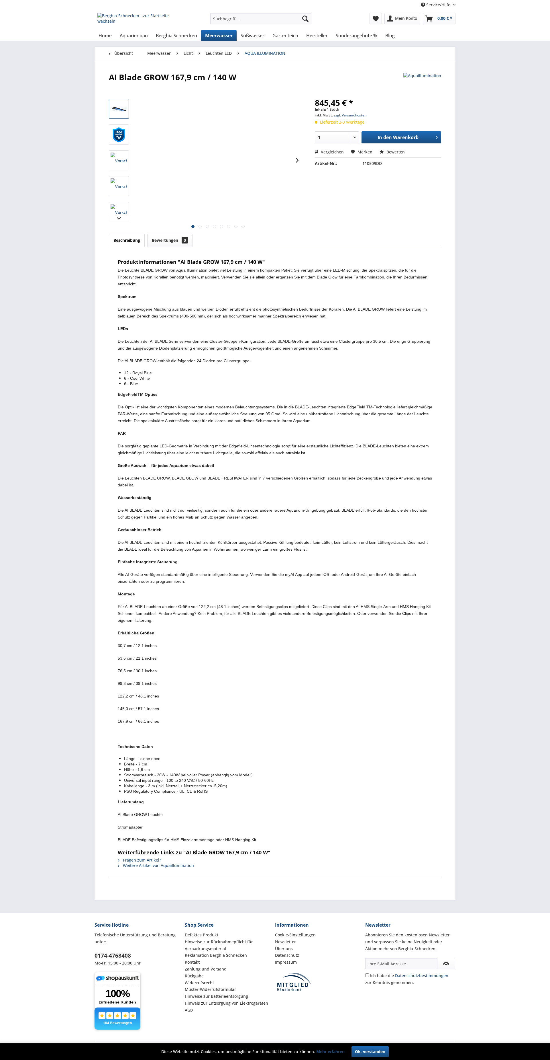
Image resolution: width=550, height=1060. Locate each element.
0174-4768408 (113, 955)
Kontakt (192, 962)
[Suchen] (305, 18)
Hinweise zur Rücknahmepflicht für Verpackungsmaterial (219, 945)
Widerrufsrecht (199, 982)
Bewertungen (169, 240)
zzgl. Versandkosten (350, 115)
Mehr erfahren (330, 1051)
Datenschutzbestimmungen (421, 975)
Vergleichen (332, 152)
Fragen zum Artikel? (141, 860)
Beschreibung (126, 240)
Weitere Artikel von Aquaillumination (158, 865)
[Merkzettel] (376, 18)
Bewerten (395, 152)
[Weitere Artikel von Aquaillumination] (422, 83)
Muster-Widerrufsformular (210, 989)
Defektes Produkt (201, 935)
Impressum (286, 962)
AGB (189, 1010)
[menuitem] (260, 18)
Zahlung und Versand (206, 969)
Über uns (284, 948)
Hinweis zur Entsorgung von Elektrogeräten (226, 1003)
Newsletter (285, 941)
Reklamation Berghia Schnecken (216, 955)
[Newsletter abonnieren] (446, 963)
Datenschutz (287, 955)
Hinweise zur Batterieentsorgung (216, 996)
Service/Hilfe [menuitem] (438, 4)
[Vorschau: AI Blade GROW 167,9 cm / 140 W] (119, 109)
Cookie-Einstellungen (295, 935)
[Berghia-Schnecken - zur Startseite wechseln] (140, 20)
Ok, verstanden (370, 1051)
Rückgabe (194, 976)
